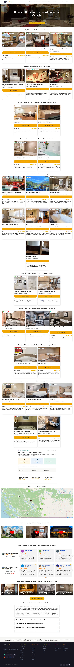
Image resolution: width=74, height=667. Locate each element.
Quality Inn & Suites (18, 121)
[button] (29, 491)
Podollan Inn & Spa (30, 326)
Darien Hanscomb (46, 565)
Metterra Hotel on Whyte (43, 157)
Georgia (33, 657)
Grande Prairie (63, 338)
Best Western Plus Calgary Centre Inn (46, 291)
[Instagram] (67, 665)
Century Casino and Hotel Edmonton (34, 84)
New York (33, 652)
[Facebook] (64, 665)
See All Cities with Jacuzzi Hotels (37, 598)
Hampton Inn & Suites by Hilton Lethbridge (35, 48)
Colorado (33, 659)
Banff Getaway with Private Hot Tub (34, 192)
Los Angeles (22, 655)
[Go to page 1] (46, 577)
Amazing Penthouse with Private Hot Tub (11, 192)
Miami (21, 650)
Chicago (21, 654)
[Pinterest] (61, 665)
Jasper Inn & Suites (42, 363)
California (33, 648)
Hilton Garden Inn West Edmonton (22, 157)
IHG (44, 650)
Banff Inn (28, 224)
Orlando (21, 657)
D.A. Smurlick (28, 565)
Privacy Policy (65, 648)
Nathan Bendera (63, 550)
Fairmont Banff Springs (55, 192)
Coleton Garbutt (45, 550)
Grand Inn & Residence (7, 326)
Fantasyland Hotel (54, 84)
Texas (33, 650)
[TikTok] (69, 665)
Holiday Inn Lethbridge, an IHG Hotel (22, 431)
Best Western (42, 300)
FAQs (56, 650)
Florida (33, 646)
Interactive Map (57, 648)
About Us (65, 646)
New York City (22, 646)
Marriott (44, 648)
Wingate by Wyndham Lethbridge (33, 399)
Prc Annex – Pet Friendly (31, 256)
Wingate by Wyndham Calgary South (22, 291)
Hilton (18, 166)
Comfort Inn (52, 399)
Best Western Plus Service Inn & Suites (11, 399)
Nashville (21, 652)
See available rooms (14, 52)
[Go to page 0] (45, 577)
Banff (11, 234)
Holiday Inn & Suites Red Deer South (22, 363)
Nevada (33, 655)
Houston (21, 659)
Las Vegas (22, 648)
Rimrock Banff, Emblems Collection (10, 224)
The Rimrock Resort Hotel (11, 553)
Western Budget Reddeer (43, 121)
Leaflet (68, 517)
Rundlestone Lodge (54, 224)
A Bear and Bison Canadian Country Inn (11, 48)
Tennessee (34, 654)
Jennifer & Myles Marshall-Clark (65, 565)
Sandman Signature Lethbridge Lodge (46, 431)
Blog (55, 646)
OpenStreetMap (71, 517)
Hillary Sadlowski (28, 550)
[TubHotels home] (11, 645)
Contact (64, 650)
